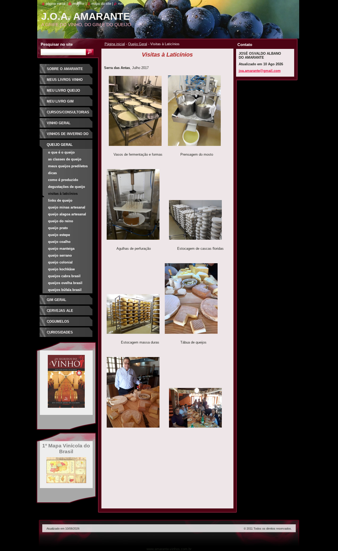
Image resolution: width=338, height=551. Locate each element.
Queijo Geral (137, 44)
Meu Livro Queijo (63, 90)
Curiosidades (60, 332)
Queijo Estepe (59, 235)
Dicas (52, 173)
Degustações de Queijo (66, 187)
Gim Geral (56, 300)
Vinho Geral (59, 123)
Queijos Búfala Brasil (65, 290)
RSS (120, 4)
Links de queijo (60, 200)
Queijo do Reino (60, 221)
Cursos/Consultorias (68, 112)
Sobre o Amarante (65, 69)
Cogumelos (58, 321)
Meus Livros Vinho (65, 80)
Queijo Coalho (59, 242)
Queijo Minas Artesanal (66, 207)
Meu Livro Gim (60, 101)
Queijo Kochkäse (61, 269)
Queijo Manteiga (61, 249)
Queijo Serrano (60, 255)
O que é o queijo (61, 152)
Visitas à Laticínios (63, 194)
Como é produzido (63, 180)
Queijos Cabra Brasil (64, 276)
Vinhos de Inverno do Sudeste (67, 136)
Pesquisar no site (57, 44)
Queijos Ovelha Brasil (65, 283)
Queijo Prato (58, 228)
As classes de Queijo (64, 159)
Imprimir (78, 4)
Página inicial (115, 44)
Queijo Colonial (60, 262)
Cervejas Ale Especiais (60, 312)
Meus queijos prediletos (68, 166)
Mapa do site (101, 4)
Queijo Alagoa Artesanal (67, 214)
